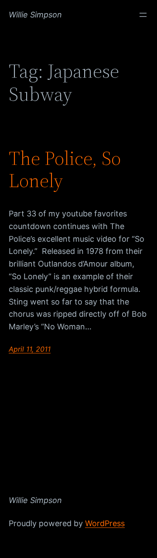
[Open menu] (143, 15)
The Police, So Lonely (65, 169)
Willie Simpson (35, 14)
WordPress (105, 523)
